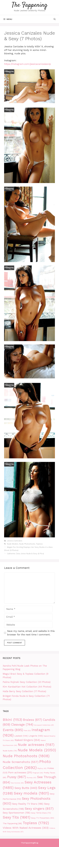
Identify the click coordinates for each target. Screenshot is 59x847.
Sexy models (31, 793)
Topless (39, 544)
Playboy (42, 768)
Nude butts (10, 751)
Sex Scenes (17, 783)
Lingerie (36, 735)
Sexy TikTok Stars (41, 813)
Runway (31, 778)
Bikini (12, 720)
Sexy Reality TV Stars (27, 803)
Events (13, 730)
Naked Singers (27, 740)
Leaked (21, 735)
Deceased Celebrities (44, 725)
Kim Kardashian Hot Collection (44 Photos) (27, 686)
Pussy (16, 777)
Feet (27, 730)
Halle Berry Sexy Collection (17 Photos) (24, 691)
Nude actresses (36, 745)
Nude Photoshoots (27, 544)
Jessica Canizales (14, 541)
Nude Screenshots (20, 762)
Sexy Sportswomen (16, 812)
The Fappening (29, 5)
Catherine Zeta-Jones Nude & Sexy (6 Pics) (25, 554)
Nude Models (12, 544)
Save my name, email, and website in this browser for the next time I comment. (31, 633)
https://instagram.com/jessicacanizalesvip (27, 64)
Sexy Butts (25, 788)
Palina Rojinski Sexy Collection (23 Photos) (26, 682)
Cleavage (22, 724)
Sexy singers (39, 809)
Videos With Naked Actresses (26, 827)
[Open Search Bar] (54, 19)
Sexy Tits (16, 817)
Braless (32, 720)
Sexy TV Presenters (42, 818)
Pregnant (38, 773)
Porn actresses (20, 772)
